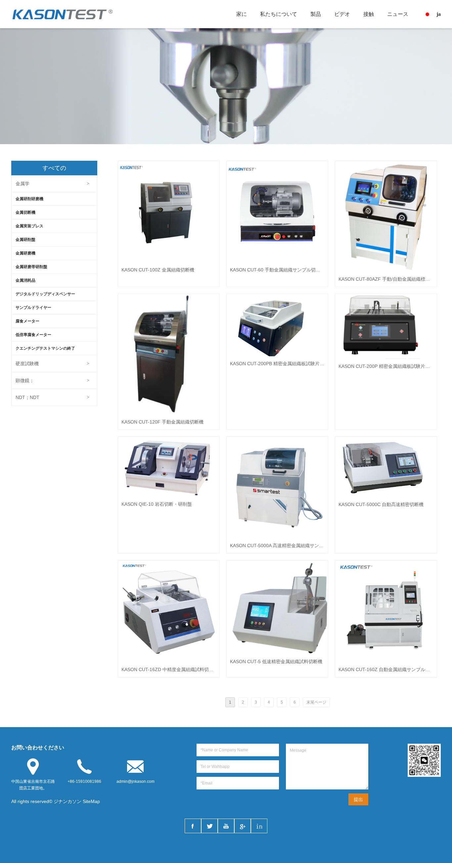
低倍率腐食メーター (33, 334)
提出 (358, 799)
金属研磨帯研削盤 (31, 266)
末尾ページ (316, 702)
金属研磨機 (25, 253)
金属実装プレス (29, 226)
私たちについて (278, 14)
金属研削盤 (25, 239)
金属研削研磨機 (29, 199)
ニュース (397, 14)
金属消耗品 (25, 280)
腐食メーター (27, 321)
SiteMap (91, 801)
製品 (315, 14)
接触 (368, 14)
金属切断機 (25, 212)
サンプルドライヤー (33, 307)
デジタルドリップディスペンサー (45, 294)
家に (241, 14)
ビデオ (342, 14)
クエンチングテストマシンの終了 (45, 348)
